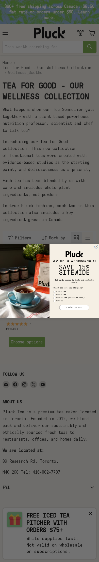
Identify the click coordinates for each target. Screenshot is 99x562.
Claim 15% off (74, 307)
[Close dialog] (96, 246)
